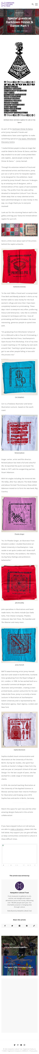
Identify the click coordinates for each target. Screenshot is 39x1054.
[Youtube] (21, 1045)
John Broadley (19, 603)
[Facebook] (18, 1045)
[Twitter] (14, 1045)
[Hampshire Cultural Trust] (19, 887)
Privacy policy (33, 1051)
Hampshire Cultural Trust (19, 893)
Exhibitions (19, 12)
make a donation (16, 829)
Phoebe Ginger (19, 534)
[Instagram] (24, 1045)
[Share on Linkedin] (19, 926)
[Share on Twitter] (12, 926)
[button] (33, 4)
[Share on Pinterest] (26, 926)
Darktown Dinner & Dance (22, 129)
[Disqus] (19, 1005)
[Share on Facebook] (5, 926)
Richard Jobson (19, 453)
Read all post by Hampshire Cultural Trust (19, 911)
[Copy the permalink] (34, 926)
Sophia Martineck (19, 750)
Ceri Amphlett (19, 397)
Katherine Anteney (19, 287)
